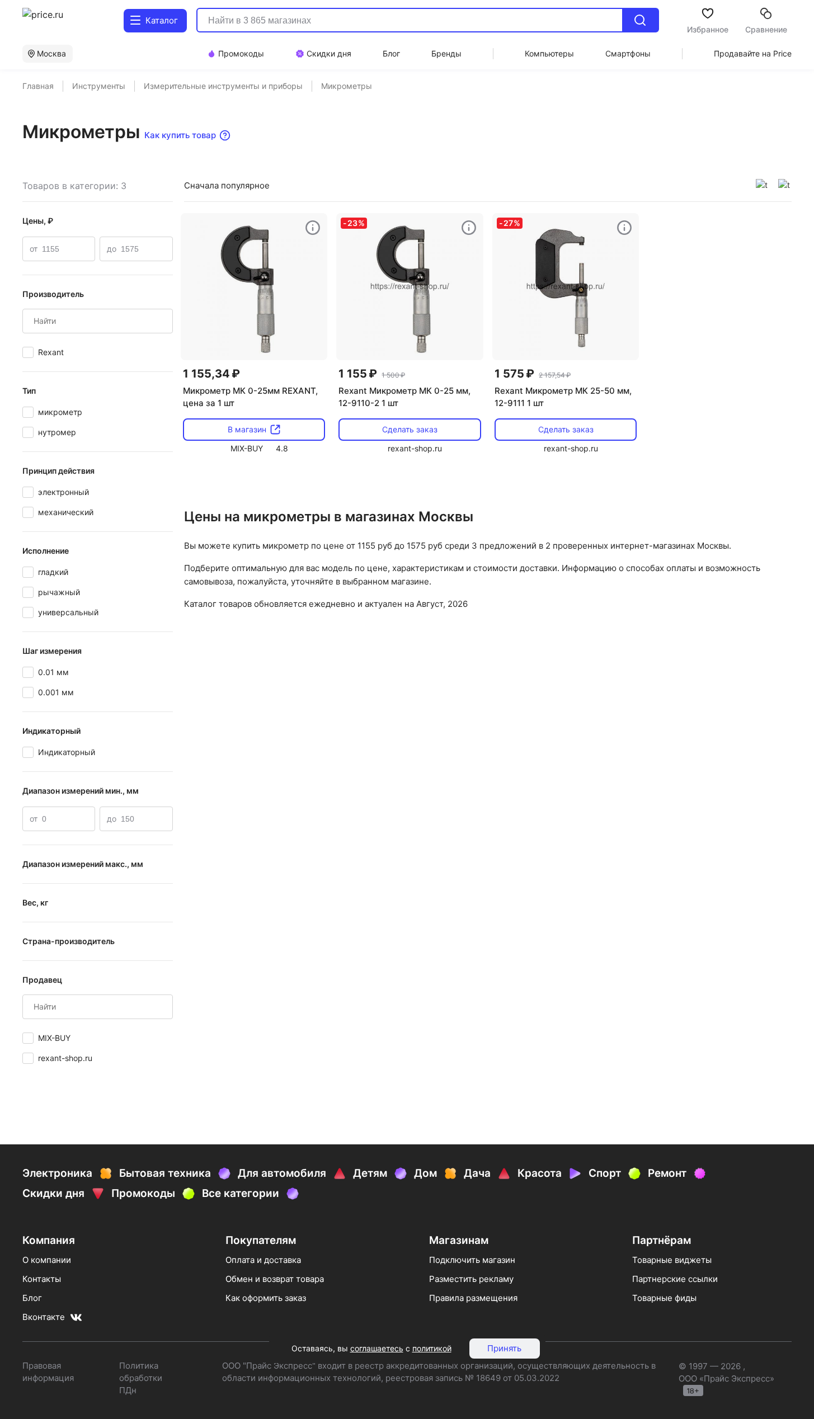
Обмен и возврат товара (274, 1279)
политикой (431, 1348)
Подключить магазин (472, 1260)
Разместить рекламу (471, 1279)
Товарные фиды (664, 1298)
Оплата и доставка (263, 1260)
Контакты (41, 1279)
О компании (46, 1260)
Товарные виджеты (672, 1260)
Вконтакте (43, 1317)
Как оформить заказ (265, 1298)
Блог (32, 1298)
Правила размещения (473, 1298)
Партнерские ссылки (675, 1279)
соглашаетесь (376, 1348)
